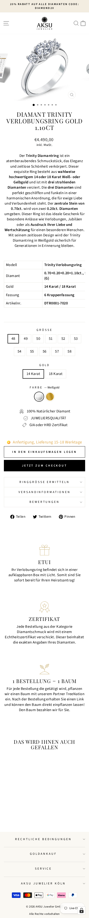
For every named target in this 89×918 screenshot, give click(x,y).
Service (43, 868)
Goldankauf (43, 854)
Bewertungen (44, 502)
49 (26, 338)
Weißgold (39, 396)
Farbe (44, 387)
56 (45, 351)
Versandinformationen (44, 492)
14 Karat (33, 374)
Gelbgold (50, 396)
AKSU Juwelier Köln (43, 883)
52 (63, 338)
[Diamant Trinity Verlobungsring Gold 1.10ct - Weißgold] (16, 816)
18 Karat (56, 374)
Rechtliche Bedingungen (43, 839)
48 (13, 338)
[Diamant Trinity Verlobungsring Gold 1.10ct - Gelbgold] (22, 816)
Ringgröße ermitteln (44, 482)
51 (51, 338)
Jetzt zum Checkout (44, 466)
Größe (44, 330)
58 (69, 351)
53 (76, 338)
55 (32, 351)
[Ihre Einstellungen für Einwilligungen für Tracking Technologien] (81, 910)
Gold (44, 365)
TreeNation (75, 694)
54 (19, 351)
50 (38, 338)
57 (57, 351)
